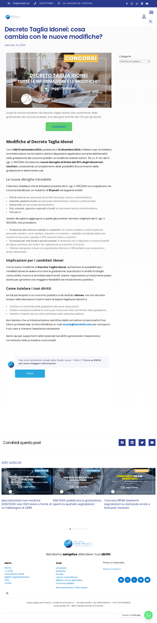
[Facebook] (121, 580)
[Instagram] (132, 4)
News (7, 580)
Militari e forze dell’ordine (69, 580)
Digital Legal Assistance (17, 577)
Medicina (61, 571)
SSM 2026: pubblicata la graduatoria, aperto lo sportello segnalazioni (77, 502)
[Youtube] (147, 4)
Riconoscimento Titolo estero (72, 587)
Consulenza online (14, 573)
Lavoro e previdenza (66, 577)
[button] (151, 12)
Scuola (59, 574)
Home (8, 567)
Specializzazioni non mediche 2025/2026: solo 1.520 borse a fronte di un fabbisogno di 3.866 (27, 504)
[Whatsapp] (137, 4)
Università (61, 568)
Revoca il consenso (112, 569)
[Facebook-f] (127, 4)
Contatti (8, 583)
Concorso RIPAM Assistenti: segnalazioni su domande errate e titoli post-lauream (127, 504)
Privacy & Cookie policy (113, 562)
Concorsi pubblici (65, 583)
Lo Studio (9, 571)
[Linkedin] (142, 4)
